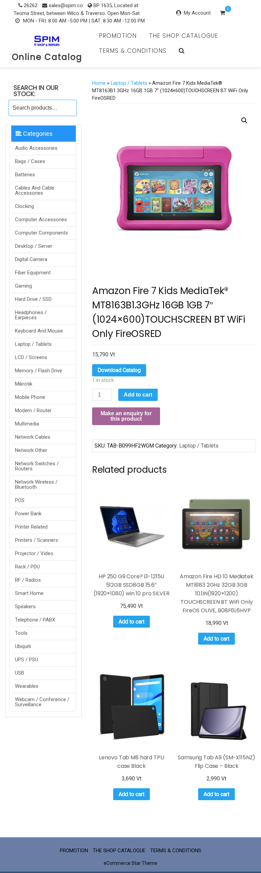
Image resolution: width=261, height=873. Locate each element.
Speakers (25, 606)
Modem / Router (33, 410)
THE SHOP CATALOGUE (183, 36)
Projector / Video (34, 553)
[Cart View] (222, 13)
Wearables (26, 686)
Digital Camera (31, 259)
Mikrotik (23, 384)
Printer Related (31, 527)
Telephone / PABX (35, 620)
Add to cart (138, 395)
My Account (197, 13)
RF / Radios (28, 580)
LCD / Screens (31, 357)
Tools (21, 633)
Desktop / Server (33, 246)
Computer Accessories (41, 219)
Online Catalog (47, 57)
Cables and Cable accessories (34, 190)
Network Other (31, 450)
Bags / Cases (30, 161)
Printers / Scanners (36, 540)
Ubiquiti (23, 646)
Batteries (25, 175)
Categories (37, 133)
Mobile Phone (30, 397)
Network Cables (32, 437)
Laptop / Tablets (33, 344)
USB (19, 673)
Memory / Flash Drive (38, 371)
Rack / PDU (27, 567)
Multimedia (27, 424)
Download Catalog (119, 370)
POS (19, 500)
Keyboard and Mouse (39, 331)
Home (99, 83)
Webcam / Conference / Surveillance (42, 702)
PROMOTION (118, 36)
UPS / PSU (26, 660)
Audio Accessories (36, 148)
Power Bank (28, 514)
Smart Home (29, 593)
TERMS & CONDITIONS (133, 51)
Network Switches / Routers (37, 466)
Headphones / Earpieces (31, 315)
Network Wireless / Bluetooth (36, 484)
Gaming (23, 286)
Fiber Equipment (33, 273)
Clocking (24, 206)
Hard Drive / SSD (33, 299)
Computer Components (41, 233)
